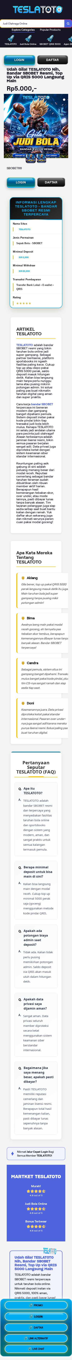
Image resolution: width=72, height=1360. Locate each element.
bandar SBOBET (42, 404)
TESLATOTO (24, 345)
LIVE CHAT (38, 1348)
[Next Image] (65, 126)
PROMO (38, 1304)
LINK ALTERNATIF (38, 1337)
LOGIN (19, 60)
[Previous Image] (7, 126)
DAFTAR (52, 60)
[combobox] (32, 23)
